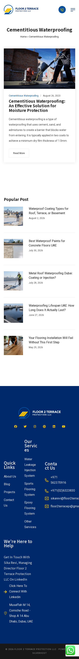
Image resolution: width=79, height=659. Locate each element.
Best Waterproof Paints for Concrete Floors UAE (47, 243)
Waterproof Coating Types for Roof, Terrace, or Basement (48, 211)
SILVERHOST (39, 653)
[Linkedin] (54, 426)
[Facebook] (15, 426)
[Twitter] (25, 426)
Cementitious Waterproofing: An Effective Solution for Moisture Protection (37, 105)
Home (23, 36)
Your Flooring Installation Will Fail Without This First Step (51, 340)
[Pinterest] (44, 426)
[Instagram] (35, 426)
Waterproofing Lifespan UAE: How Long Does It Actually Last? (51, 308)
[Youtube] (63, 426)
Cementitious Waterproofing (24, 95)
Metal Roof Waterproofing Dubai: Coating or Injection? (50, 275)
